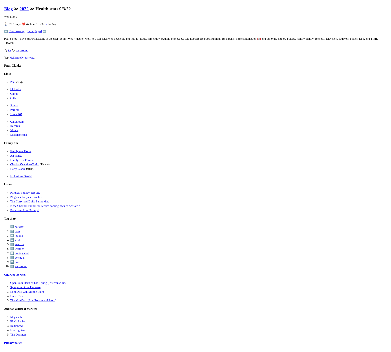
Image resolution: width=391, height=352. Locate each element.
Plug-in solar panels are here (26, 197)
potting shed (22, 253)
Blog (8, 8)
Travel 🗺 (16, 114)
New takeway (16, 31)
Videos (14, 130)
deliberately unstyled (22, 57)
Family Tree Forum (21, 160)
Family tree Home (20, 151)
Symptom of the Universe (25, 287)
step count (22, 50)
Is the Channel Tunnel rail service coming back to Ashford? (45, 205)
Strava (14, 105)
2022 (24, 8)
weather (19, 248)
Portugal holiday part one (25, 192)
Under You (16, 296)
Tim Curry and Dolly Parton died (29, 201)
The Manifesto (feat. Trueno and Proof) (33, 300)
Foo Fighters (17, 330)
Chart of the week (15, 274)
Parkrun (15, 109)
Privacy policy (13, 342)
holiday (19, 226)
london (19, 235)
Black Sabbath (18, 321)
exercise (19, 244)
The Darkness (18, 334)
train (17, 231)
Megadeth (16, 317)
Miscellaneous (18, 134)
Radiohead (16, 325)
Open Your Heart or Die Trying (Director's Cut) (38, 282)
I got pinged (34, 31)
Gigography (17, 121)
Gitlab (13, 98)
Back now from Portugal (24, 210)
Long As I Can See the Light (27, 291)
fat (46, 24)
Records (15, 125)
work (18, 240)
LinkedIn (15, 89)
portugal (19, 257)
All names (16, 155)
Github (14, 93)
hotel (17, 262)
